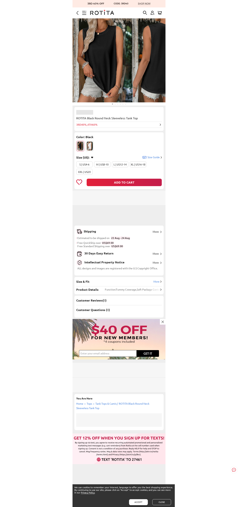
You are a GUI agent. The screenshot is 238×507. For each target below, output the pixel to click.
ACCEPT (138, 502)
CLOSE (162, 502)
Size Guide (153, 157)
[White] (90, 146)
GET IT (148, 353)
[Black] (80, 146)
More (156, 231)
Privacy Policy (88, 492)
